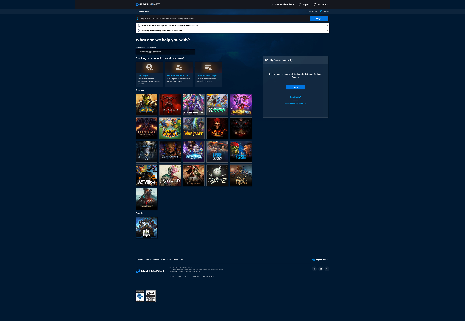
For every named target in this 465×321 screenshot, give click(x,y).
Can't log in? (295, 97)
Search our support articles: (146, 47)
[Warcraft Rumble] (170, 128)
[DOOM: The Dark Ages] (194, 175)
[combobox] (165, 51)
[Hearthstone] (241, 105)
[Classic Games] (241, 152)
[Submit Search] (138, 51)
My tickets (313, 11)
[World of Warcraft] (147, 105)
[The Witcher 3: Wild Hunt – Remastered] (147, 199)
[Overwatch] (194, 105)
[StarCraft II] (147, 152)
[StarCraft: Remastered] (170, 152)
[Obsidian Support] (170, 175)
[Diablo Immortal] (147, 128)
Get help (326, 11)
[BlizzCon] (147, 227)
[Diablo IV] (170, 105)
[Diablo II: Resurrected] (217, 128)
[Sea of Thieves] (241, 175)
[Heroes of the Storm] (194, 152)
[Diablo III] (241, 128)
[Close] (327, 25)
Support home (143, 11)
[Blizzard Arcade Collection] (217, 152)
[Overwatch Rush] (217, 105)
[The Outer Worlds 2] (217, 175)
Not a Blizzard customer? (295, 104)
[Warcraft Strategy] (194, 128)
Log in (319, 18)
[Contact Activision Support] (147, 175)
